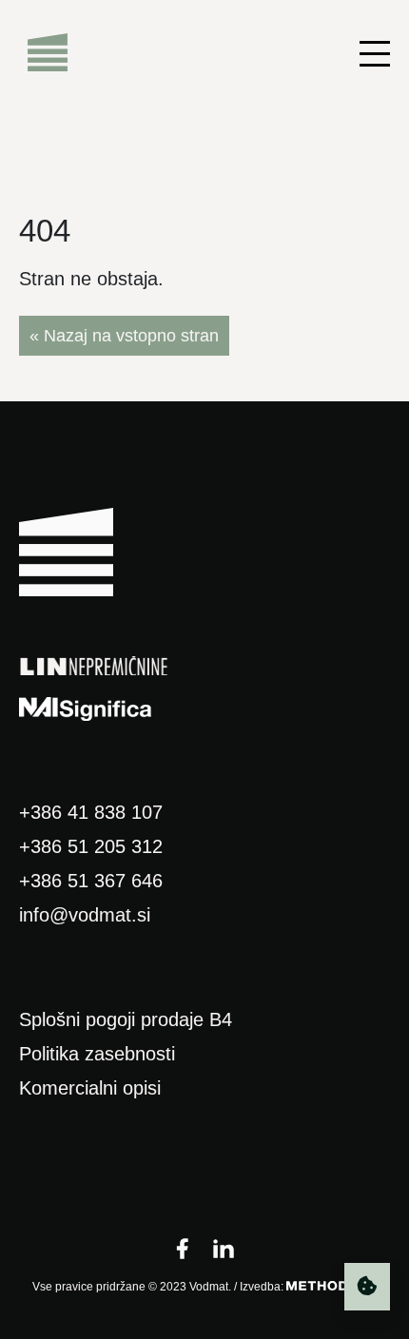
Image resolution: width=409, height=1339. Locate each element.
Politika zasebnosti (97, 1053)
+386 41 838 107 (91, 812)
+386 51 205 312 (91, 846)
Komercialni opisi (90, 1087)
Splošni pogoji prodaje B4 (125, 1019)
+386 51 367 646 (91, 880)
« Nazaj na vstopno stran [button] (124, 335)
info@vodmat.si (84, 914)
